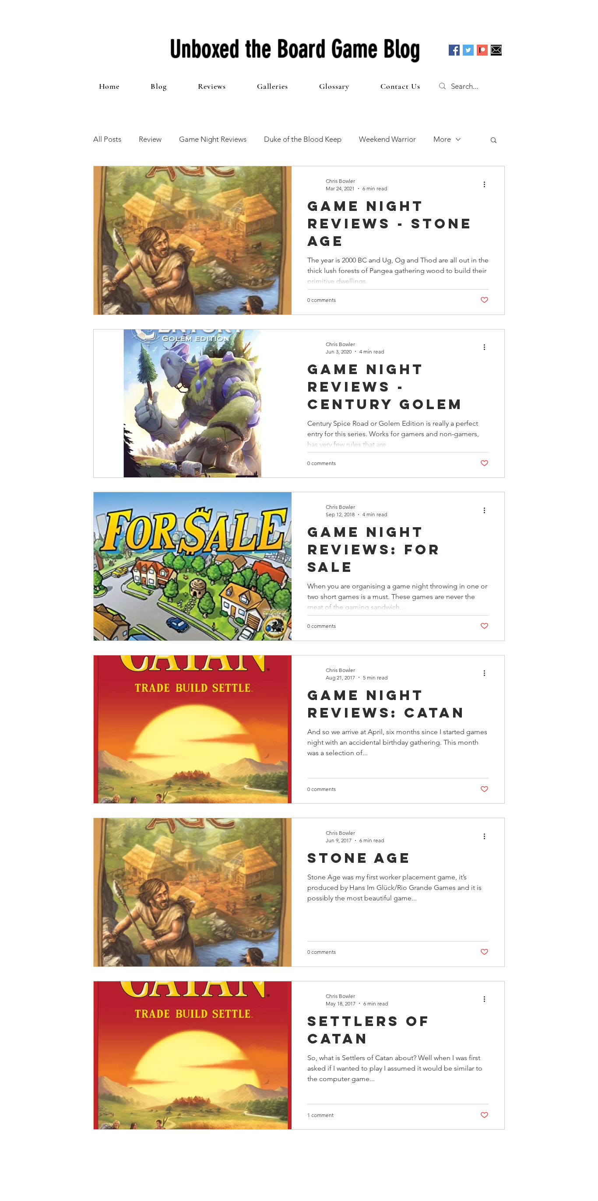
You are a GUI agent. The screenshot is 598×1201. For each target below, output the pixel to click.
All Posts (107, 139)
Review (150, 139)
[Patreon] (482, 50)
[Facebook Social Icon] (454, 50)
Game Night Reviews (212, 139)
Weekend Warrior (387, 139)
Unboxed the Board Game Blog (295, 49)
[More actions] (487, 184)
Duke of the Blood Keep (302, 139)
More (442, 139)
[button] (493, 140)
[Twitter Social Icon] (468, 50)
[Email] (496, 50)
